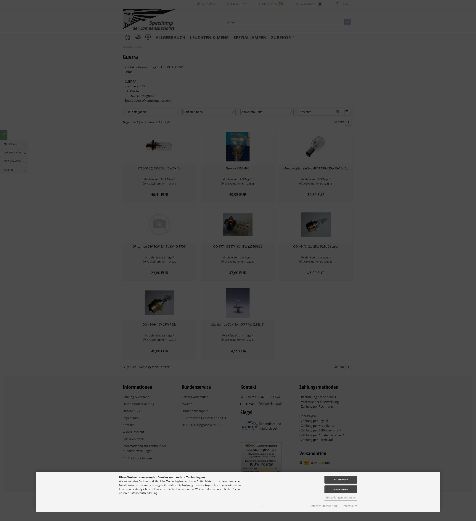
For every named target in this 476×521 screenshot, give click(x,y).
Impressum (350, 506)
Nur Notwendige (341, 489)
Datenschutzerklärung (323, 506)
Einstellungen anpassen (341, 497)
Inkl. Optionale (341, 479)
